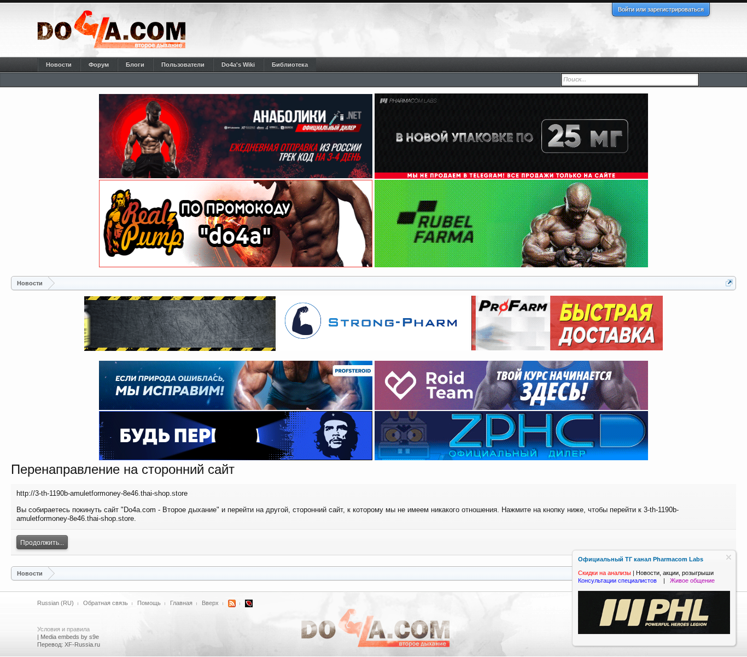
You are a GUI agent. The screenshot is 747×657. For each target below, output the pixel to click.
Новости (59, 64)
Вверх (210, 603)
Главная (181, 603)
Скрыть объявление (729, 557)
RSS (232, 603)
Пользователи (183, 64)
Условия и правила (63, 629)
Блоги (135, 64)
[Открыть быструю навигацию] (729, 282)
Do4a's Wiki (238, 64)
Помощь (149, 603)
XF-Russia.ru (82, 644)
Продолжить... (42, 543)
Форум (99, 64)
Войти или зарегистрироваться (661, 9)
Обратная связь (105, 603)
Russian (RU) (55, 603)
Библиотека (290, 64)
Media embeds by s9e (69, 636)
